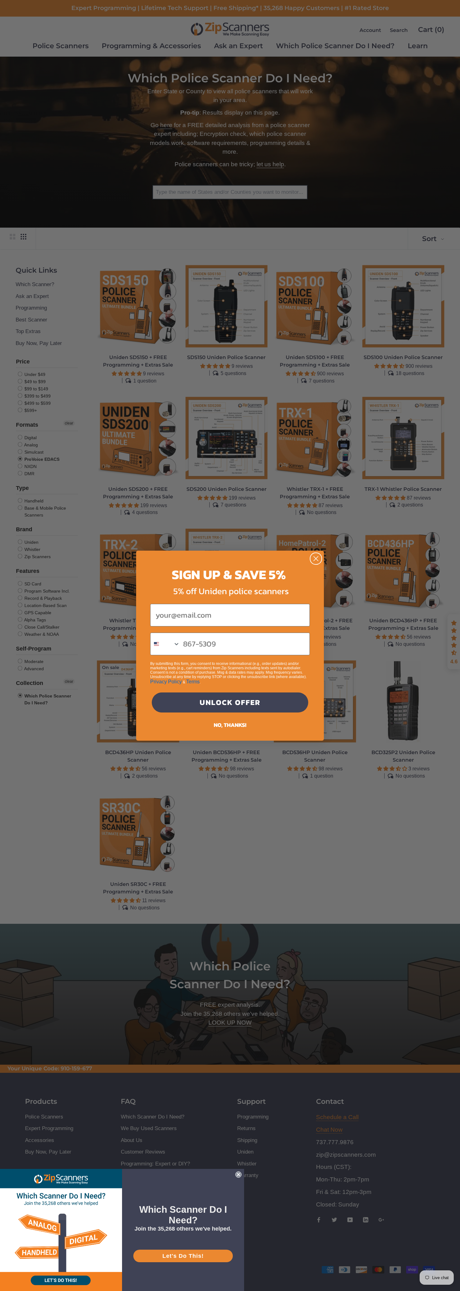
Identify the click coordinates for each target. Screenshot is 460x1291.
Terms (193, 681)
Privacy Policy (166, 681)
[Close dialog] (315, 558)
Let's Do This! (183, 1256)
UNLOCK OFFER (230, 702)
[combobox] (165, 644)
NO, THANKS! (230, 725)
